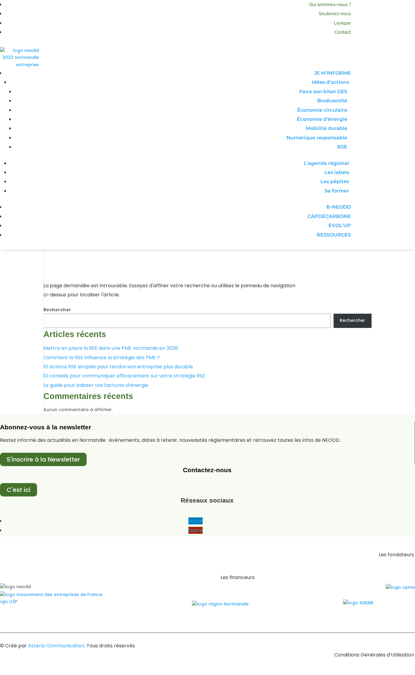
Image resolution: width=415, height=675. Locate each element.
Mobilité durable (326, 128)
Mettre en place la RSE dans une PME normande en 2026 (110, 348)
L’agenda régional (326, 163)
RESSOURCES (334, 235)
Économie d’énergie (322, 119)
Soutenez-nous (335, 13)
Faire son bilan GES (323, 91)
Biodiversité (332, 101)
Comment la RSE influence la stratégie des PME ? (101, 357)
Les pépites (335, 181)
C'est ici (18, 490)
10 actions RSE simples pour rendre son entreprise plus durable (118, 366)
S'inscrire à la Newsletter (43, 459)
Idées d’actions (330, 82)
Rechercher (57, 310)
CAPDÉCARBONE (329, 216)
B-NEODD (338, 207)
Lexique (342, 23)
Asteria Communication (56, 645)
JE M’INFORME (332, 73)
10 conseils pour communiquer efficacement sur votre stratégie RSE (124, 375)
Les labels (336, 172)
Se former (336, 191)
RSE (342, 147)
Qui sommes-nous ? (330, 4)
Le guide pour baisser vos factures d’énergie (95, 385)
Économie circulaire (322, 110)
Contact (342, 32)
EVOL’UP (339, 225)
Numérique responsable (316, 138)
